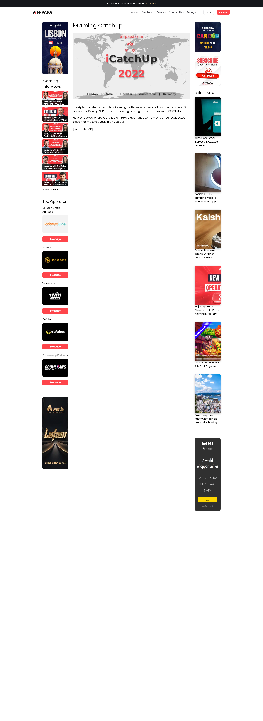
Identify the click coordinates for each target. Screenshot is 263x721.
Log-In (209, 12)
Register (223, 12)
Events (160, 12)
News (134, 12)
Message (55, 239)
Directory (147, 12)
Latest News (205, 92)
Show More (49, 189)
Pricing (190, 12)
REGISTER (150, 3)
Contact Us (175, 12)
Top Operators (55, 201)
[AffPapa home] (43, 12)
